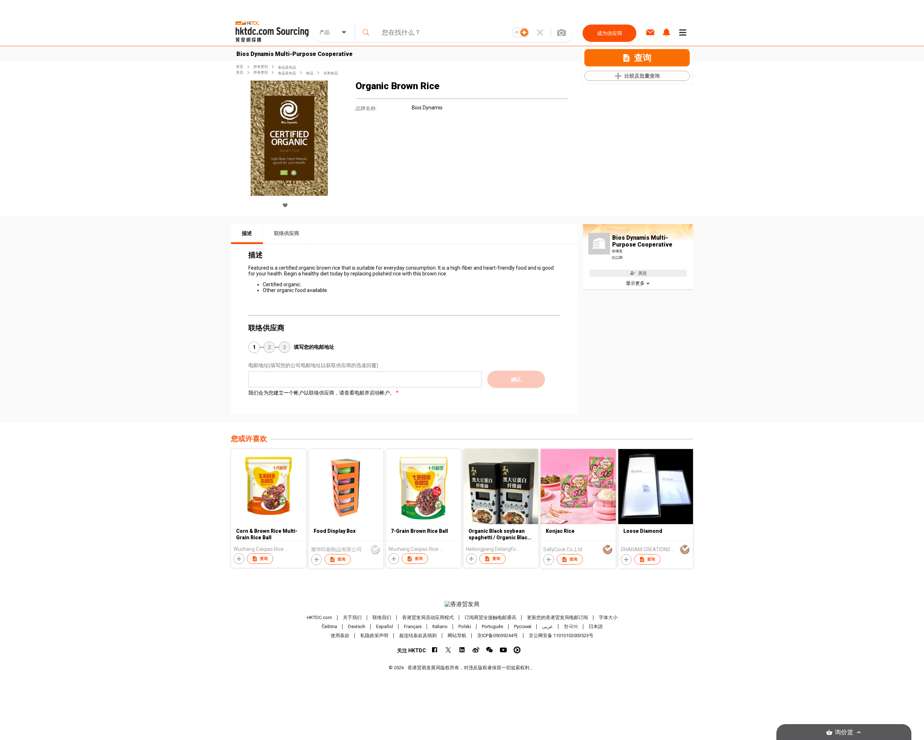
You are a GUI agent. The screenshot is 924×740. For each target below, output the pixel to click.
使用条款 (340, 635)
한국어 (571, 626)
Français (413, 626)
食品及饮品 (287, 67)
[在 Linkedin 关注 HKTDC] (462, 650)
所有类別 (260, 67)
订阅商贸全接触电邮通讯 (490, 617)
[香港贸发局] (462, 604)
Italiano (440, 626)
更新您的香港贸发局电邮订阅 (557, 617)
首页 (239, 67)
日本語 (596, 626)
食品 (309, 73)
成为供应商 (609, 33)
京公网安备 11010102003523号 (561, 635)
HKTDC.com (319, 617)
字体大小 (608, 617)
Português (492, 626)
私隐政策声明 (374, 635)
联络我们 (381, 617)
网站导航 (457, 635)
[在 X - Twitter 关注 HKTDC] (448, 650)
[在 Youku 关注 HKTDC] (517, 650)
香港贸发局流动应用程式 (428, 617)
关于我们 (352, 617)
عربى (547, 626)
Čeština (329, 626)
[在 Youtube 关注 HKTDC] (503, 650)
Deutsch (356, 626)
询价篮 (844, 732)
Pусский (522, 626)
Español (384, 626)
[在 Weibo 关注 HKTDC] (475, 650)
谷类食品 (330, 73)
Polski (464, 626)
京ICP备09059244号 (497, 635)
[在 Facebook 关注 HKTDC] (434, 650)
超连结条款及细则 (418, 635)
